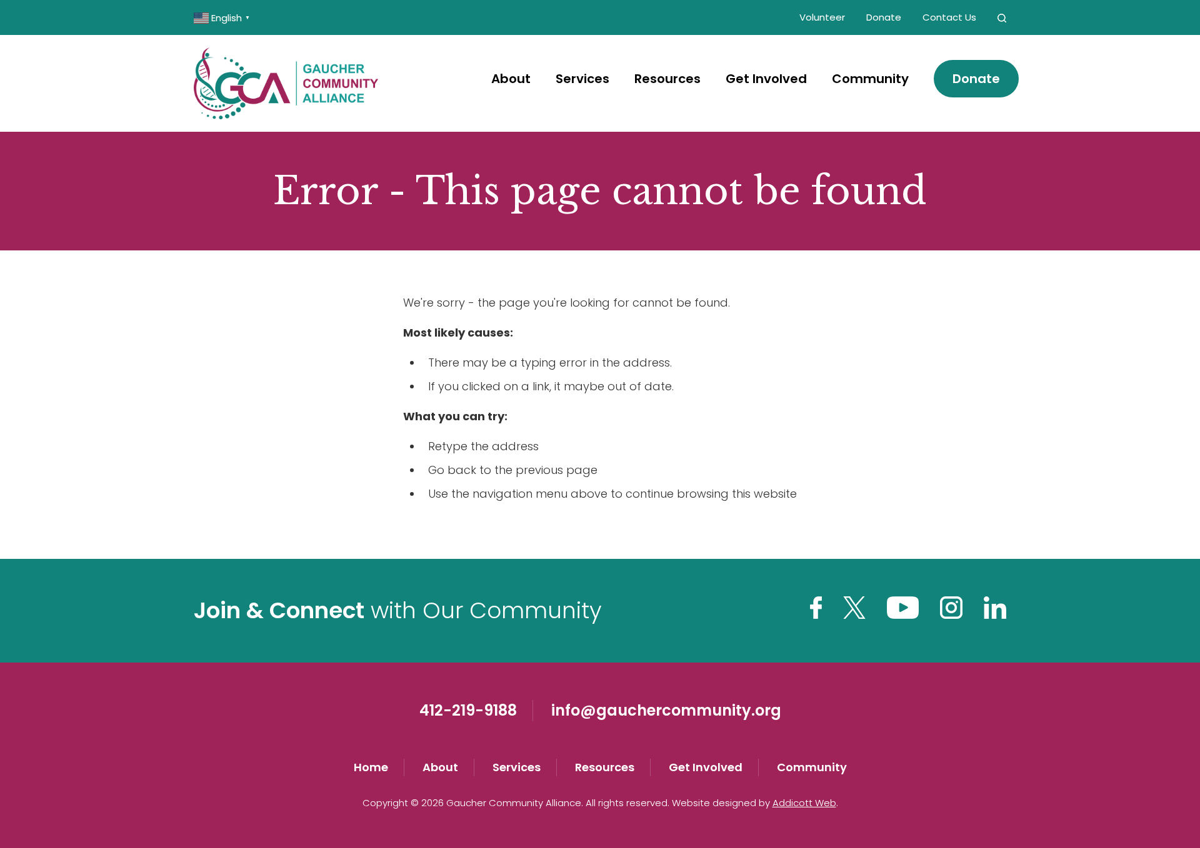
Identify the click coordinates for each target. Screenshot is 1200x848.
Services (582, 78)
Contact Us (949, 17)
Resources (667, 78)
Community (870, 78)
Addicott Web (804, 802)
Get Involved (766, 78)
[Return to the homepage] (286, 83)
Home (371, 767)
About (511, 78)
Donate (883, 17)
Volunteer (822, 17)
